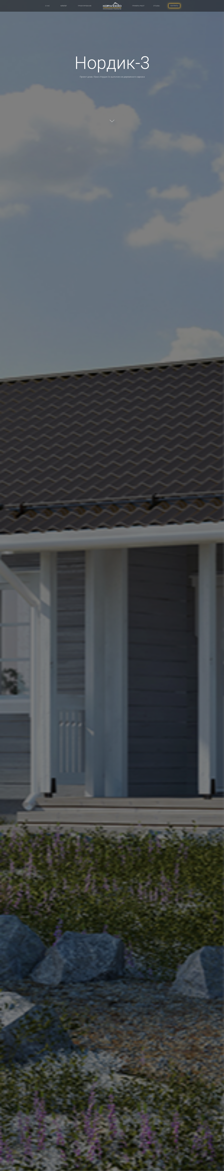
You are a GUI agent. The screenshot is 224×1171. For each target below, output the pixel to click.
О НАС (47, 6)
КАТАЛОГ (64, 6)
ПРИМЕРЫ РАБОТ (138, 6)
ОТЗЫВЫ (156, 6)
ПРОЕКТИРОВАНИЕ (84, 6)
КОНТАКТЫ (174, 6)
